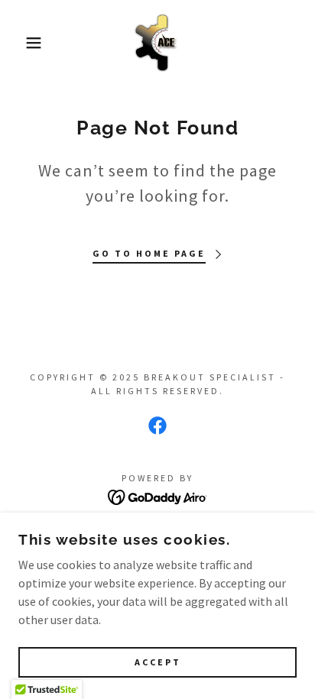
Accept (158, 662)
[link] (157, 42)
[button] (24, 43)
